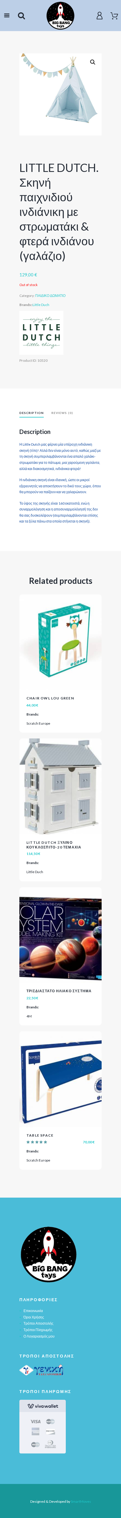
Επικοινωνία (33, 1311)
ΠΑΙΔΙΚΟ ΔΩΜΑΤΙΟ (50, 295)
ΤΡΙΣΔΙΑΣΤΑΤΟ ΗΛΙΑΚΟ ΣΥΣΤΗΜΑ (59, 991)
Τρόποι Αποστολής (38, 1323)
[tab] (31, 413)
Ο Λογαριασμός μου (39, 1336)
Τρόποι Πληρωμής (38, 1330)
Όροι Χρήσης (33, 1317)
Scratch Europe (38, 723)
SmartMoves (81, 1501)
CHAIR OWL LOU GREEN (50, 698)
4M (29, 1016)
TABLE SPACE (39, 1135)
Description (31, 413)
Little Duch (41, 304)
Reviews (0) (62, 413)
